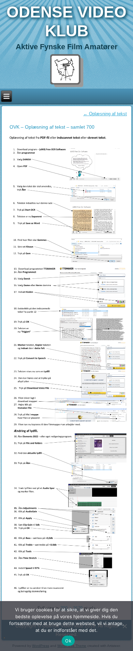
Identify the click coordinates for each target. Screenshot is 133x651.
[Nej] (124, 626)
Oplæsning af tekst (105, 113)
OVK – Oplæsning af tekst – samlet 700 (52, 127)
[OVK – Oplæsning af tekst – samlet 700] (67, 597)
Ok (68, 640)
